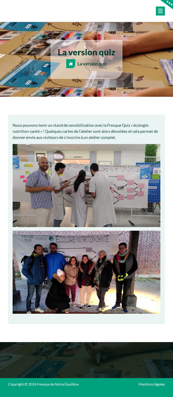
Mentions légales (152, 384)
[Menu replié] (160, 11)
